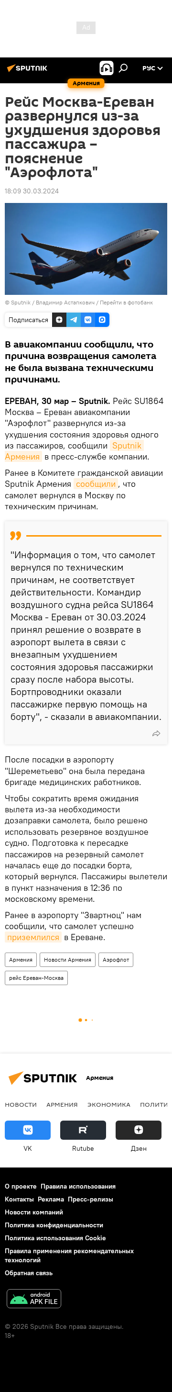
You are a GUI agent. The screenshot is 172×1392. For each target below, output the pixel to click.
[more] (156, 733)
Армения (20, 959)
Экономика (108, 1104)
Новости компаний (34, 1212)
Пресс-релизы (90, 1199)
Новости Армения (67, 959)
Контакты (19, 1199)
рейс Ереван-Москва (36, 977)
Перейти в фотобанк (126, 302)
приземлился (33, 937)
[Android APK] (33, 1300)
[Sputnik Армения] (29, 71)
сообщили (96, 483)
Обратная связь (29, 1273)
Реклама (51, 1199)
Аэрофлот (116, 959)
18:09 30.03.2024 (32, 191)
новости (21, 1104)
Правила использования (78, 1186)
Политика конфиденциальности (54, 1225)
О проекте (21, 1186)
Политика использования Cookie (55, 1238)
